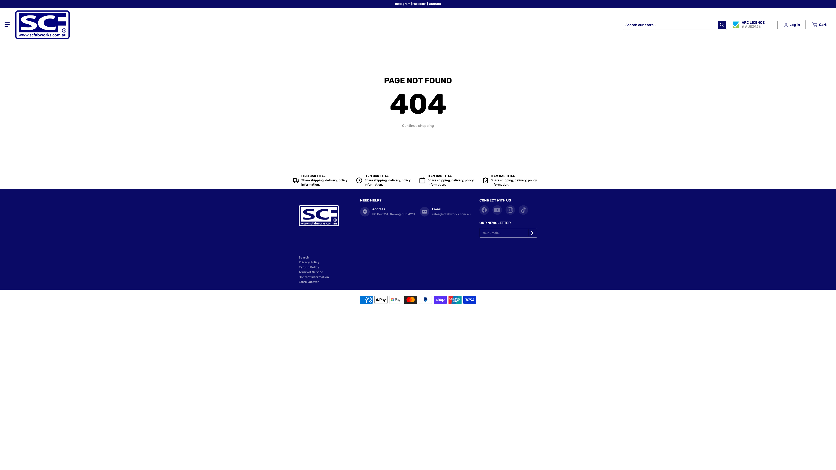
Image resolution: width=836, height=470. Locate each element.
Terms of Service (311, 272)
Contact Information (314, 277)
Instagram (403, 4)
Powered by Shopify (439, 311)
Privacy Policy (309, 262)
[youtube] (497, 210)
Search (304, 257)
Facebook (419, 4)
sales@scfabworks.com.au (451, 214)
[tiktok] (523, 210)
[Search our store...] (722, 25)
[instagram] (510, 210)
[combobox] (675, 25)
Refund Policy (309, 267)
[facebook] (484, 210)
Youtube (434, 4)
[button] (7, 24)
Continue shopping (418, 126)
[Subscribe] (532, 233)
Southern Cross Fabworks (411, 311)
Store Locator (309, 282)
